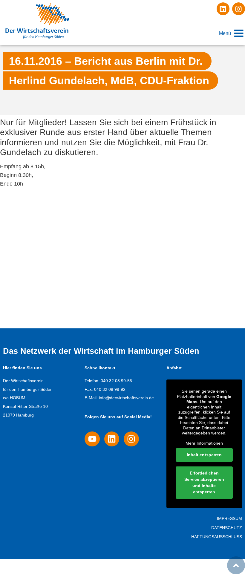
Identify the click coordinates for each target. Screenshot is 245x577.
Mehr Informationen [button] (204, 443)
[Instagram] (238, 8)
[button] (231, 33)
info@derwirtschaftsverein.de (126, 397)
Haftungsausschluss (216, 536)
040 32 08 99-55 (116, 380)
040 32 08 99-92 (109, 389)
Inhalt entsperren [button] (204, 454)
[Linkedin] (223, 8)
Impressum (229, 518)
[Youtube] (92, 438)
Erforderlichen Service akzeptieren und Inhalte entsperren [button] (204, 482)
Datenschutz (226, 527)
